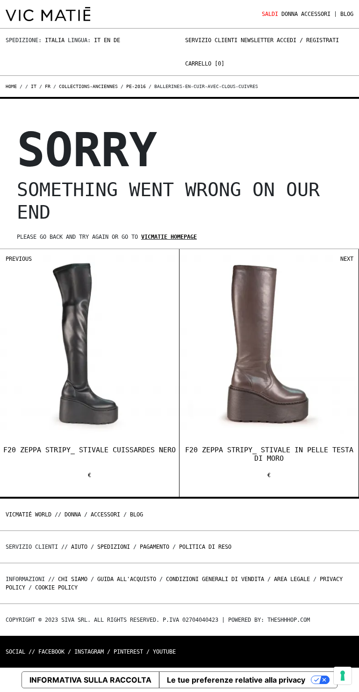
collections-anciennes (88, 86)
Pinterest (128, 651)
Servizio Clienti (211, 40)
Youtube (164, 651)
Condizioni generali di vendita (215, 579)
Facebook (51, 651)
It (97, 40)
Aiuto (79, 547)
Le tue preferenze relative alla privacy (236, 680)
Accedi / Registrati (308, 40)
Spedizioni (113, 547)
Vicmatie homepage (169, 237)
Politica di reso (205, 547)
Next (346, 259)
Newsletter (257, 40)
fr (47, 86)
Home (13, 86)
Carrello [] (204, 63)
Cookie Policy (56, 587)
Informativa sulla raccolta (90, 680)
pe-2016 (136, 86)
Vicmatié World (28, 514)
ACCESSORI (315, 14)
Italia (55, 40)
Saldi (270, 14)
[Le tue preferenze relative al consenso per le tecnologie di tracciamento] (343, 676)
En (107, 40)
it (33, 86)
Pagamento (154, 547)
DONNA (289, 14)
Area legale (292, 579)
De (117, 40)
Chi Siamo (72, 579)
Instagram (89, 651)
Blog (346, 14)
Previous (19, 259)
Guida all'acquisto (126, 579)
